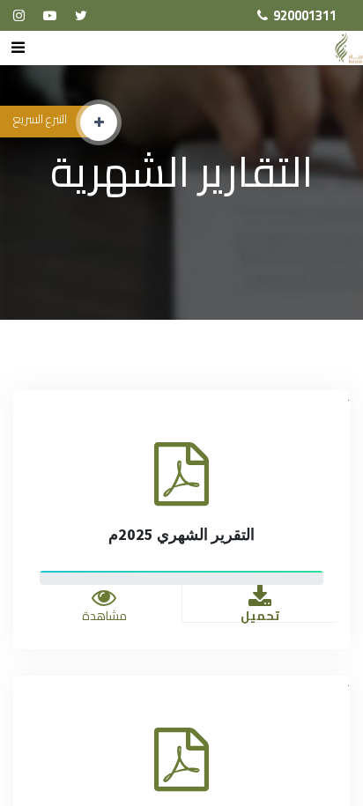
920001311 (305, 15)
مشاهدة (104, 615)
